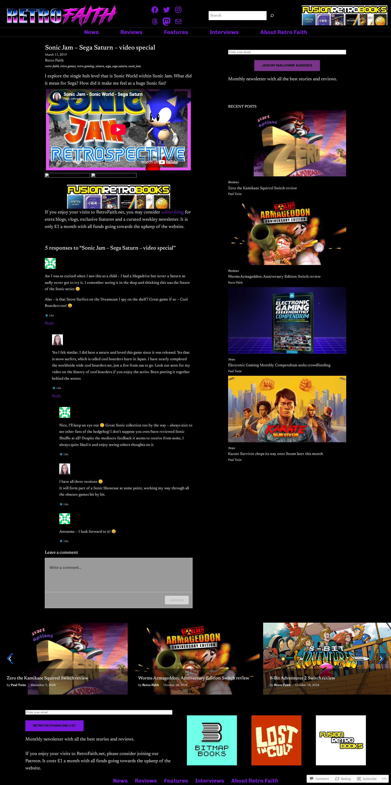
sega (108, 66)
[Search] (272, 15)
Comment (177, 600)
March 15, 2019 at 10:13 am (95, 472)
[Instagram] (178, 10)
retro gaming (85, 66)
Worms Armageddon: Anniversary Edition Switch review (274, 277)
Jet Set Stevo (68, 260)
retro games (68, 66)
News (231, 359)
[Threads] (155, 21)
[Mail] (178, 21)
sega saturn (119, 66)
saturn (99, 66)
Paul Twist (235, 194)
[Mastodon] (166, 21)
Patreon (32, 761)
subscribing (172, 212)
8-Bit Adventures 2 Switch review (302, 678)
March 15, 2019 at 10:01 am (88, 343)
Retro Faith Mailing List (54, 725)
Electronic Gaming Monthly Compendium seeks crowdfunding (279, 365)
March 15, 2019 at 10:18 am (95, 521)
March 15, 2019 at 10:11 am (95, 415)
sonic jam (134, 66)
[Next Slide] (381, 658)
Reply (49, 323)
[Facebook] (155, 10)
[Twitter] (166, 10)
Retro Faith (74, 336)
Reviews (233, 182)
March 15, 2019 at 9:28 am (79, 266)
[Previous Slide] (10, 658)
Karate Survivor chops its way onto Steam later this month (275, 454)
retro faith (52, 66)
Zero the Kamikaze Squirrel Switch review (262, 188)
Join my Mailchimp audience (287, 65)
